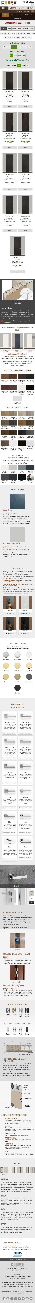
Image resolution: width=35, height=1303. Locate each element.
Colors (14, 28)
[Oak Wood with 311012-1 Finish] (5, 423)
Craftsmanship (6, 1282)
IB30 (5, 37)
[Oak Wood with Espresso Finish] (22, 432)
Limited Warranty (6, 1291)
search (32, 4)
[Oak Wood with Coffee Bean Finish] (13, 432)
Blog (10, 1286)
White (26, 47)
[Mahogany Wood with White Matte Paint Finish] (22, 387)
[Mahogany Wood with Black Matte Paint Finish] (30, 387)
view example (10, 610)
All (30, 47)
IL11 (8, 37)
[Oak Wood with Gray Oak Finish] (30, 432)
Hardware (26, 28)
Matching (20, 47)
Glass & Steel (20, 15)
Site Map (30, 1286)
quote (9, 106)
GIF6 (29, 37)
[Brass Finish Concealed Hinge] (14, 1010)
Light (8, 65)
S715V (29, 34)
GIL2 (15, 37)
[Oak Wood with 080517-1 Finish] (22, 413)
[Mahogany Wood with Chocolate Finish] (13, 387)
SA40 (17, 34)
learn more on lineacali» (9, 733)
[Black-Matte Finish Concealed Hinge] (27, 1010)
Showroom (17, 1274)
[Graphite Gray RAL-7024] (5, 477)
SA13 (13, 34)
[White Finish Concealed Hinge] (21, 1030)
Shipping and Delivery (17, 1293)
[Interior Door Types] (17, 1175)
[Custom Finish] (30, 477)
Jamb (9, 28)
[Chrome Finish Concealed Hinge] (8, 1010)
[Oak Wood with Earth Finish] (30, 423)
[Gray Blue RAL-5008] (30, 467)
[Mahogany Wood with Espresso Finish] (30, 376)
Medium (14, 65)
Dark (19, 65)
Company (5, 1286)
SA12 (9, 34)
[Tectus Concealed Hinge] (17, 972)
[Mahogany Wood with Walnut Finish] (13, 376)
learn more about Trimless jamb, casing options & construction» (17, 321)
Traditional (28, 15)
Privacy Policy (29, 1291)
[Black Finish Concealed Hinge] (27, 1030)
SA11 (5, 34)
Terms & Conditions (18, 1291)
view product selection (22, 11)
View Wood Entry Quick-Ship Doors (18, 1259)
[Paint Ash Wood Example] (17, 501)
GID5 (26, 37)
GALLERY (21, 8)
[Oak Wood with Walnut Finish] (5, 432)
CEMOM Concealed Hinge (17, 950)
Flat (11, 55)
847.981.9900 (28, 2)
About (31, 28)
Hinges (19, 28)
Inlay (15, 55)
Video (15, 1286)
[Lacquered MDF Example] (17, 534)
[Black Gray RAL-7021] (13, 477)
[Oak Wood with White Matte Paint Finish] (13, 443)
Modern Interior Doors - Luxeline (17, 23)
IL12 (11, 37)
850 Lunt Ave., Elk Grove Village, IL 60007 (19, 1276)
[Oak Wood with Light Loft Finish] (5, 413)
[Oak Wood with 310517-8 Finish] (30, 413)
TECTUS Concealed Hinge (17, 982)
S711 (21, 34)
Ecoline (12, 15)
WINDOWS (13, 8)
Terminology (19, 1284)
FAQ (25, 1286)
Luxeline (5, 15)
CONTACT (30, 8)
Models (4, 28)
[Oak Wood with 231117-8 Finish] (13, 413)
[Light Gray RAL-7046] (22, 467)
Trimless (14, 47)
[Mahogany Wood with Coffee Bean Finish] (22, 376)
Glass (20, 55)
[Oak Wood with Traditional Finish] (22, 423)
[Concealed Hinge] (17, 940)
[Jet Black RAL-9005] (22, 477)
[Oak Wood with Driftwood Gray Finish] (5, 443)
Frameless (7, 47)
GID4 (22, 37)
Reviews (20, 1286)
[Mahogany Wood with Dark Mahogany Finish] (5, 387)
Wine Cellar (17, 18)
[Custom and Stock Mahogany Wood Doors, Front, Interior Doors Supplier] (10, 3)
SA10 (2, 34)
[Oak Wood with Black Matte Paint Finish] (22, 443)
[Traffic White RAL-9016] (5, 467)
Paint (23, 65)
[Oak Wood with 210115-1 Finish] (13, 423)
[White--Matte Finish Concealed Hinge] (21, 1010)
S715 (24, 34)
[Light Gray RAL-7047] (13, 467)
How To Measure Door (19, 1282)
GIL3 (18, 37)
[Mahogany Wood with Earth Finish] (5, 376)
